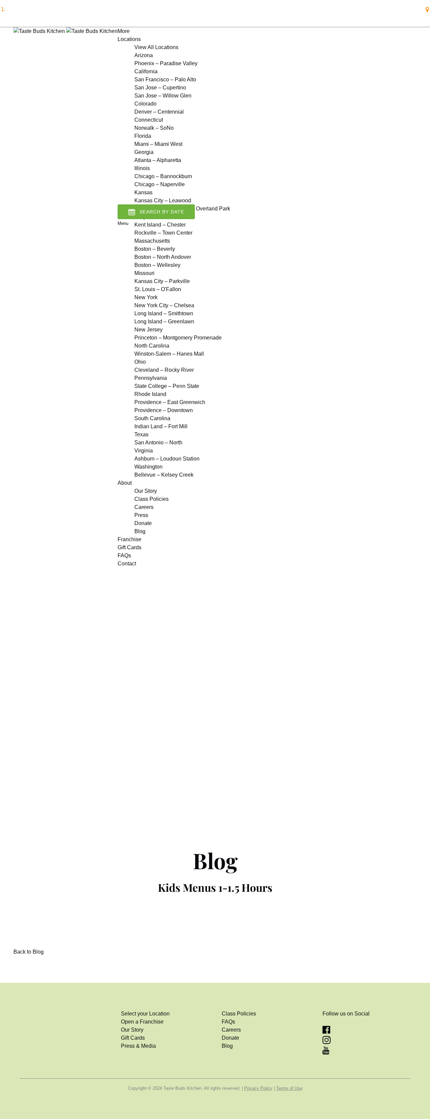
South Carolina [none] (152, 418)
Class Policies (151, 499)
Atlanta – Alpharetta (157, 160)
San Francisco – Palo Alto (165, 79)
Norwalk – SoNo (154, 128)
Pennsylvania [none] (150, 378)
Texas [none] (141, 434)
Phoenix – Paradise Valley (166, 63)
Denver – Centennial (159, 112)
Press (141, 515)
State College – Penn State (166, 386)
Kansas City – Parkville (162, 281)
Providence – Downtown (163, 410)
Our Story (145, 491)
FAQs (124, 555)
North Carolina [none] (151, 346)
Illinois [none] (142, 168)
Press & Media (138, 1046)
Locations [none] (129, 39)
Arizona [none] (143, 55)
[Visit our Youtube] (325, 1052)
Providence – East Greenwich (169, 402)
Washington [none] (148, 467)
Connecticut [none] (148, 120)
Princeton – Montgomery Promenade (178, 338)
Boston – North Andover (162, 257)
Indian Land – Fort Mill (160, 426)
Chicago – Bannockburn (163, 176)
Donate (143, 523)
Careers (144, 507)
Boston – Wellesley (157, 265)
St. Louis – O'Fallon (157, 289)
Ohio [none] (140, 362)
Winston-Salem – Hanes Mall (169, 354)
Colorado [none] (145, 104)
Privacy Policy (258, 1088)
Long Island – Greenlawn (164, 321)
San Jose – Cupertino (160, 87)
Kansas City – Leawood (162, 200)
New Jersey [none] (148, 329)
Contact (127, 563)
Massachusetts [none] (152, 241)
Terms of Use (289, 1088)
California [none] (146, 71)
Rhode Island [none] (150, 394)
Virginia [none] (143, 450)
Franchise (129, 539)
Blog (139, 531)
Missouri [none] (144, 273)
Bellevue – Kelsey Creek (164, 475)
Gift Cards (129, 547)
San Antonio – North (158, 442)
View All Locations (156, 47)
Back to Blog (28, 952)
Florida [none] (142, 136)
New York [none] (146, 297)
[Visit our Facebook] (326, 1032)
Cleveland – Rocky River (164, 370)
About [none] (125, 483)
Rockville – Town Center (163, 233)
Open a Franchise (142, 1022)
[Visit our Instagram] (326, 1042)
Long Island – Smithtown (163, 313)
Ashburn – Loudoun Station (167, 459)
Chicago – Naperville (159, 184)
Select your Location (145, 1013)
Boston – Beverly (154, 249)
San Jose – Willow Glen (162, 95)
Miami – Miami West (158, 144)
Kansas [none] (143, 192)
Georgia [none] (144, 152)
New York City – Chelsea (164, 305)
